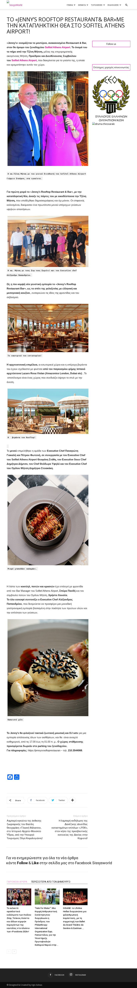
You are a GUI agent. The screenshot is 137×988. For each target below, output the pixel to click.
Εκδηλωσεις (113, 5)
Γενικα (70, 5)
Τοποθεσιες (96, 5)
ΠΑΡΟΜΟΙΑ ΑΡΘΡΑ (17, 881)
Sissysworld (102, 863)
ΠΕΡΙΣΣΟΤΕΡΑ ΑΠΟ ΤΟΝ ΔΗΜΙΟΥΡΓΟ (50, 881)
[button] (126, 5)
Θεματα (82, 5)
